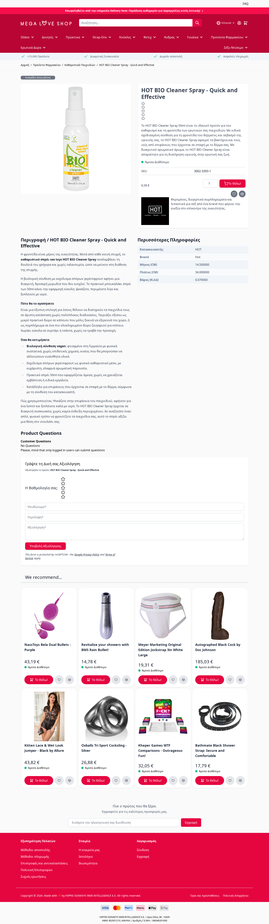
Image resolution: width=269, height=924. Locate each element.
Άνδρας (169, 37)
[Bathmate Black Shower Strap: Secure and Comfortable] (220, 716)
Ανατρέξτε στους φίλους (38, 77)
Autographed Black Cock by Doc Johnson (217, 647)
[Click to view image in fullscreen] (76, 139)
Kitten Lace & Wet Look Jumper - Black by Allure (44, 748)
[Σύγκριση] (242, 194)
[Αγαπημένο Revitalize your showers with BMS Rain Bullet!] (116, 679)
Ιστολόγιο (86, 857)
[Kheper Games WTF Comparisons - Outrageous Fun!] (163, 716)
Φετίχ (147, 37)
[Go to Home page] (46, 23)
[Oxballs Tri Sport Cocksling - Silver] (106, 716)
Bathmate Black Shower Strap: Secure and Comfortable (215, 750)
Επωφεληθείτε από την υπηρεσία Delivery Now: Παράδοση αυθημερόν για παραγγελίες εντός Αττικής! (133, 10)
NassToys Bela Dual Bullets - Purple (47, 647)
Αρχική (25, 65)
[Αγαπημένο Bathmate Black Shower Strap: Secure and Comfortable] (230, 780)
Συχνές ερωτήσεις (33, 877)
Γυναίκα (192, 37)
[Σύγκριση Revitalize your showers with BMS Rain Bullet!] (126, 679)
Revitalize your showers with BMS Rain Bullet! (105, 647)
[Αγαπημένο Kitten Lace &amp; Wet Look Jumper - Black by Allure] (59, 780)
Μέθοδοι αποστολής (35, 850)
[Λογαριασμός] (239, 23)
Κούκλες (125, 37)
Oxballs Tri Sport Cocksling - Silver (104, 748)
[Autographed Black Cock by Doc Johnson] (220, 616)
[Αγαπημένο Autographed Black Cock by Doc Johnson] (230, 679)
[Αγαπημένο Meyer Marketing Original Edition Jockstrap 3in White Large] (173, 679)
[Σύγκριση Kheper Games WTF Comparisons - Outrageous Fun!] (183, 780)
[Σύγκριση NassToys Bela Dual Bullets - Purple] (69, 679)
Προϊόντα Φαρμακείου (227, 37)
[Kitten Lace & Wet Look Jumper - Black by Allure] (49, 716)
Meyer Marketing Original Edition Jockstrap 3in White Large (160, 649)
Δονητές (47, 37)
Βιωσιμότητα (88, 863)
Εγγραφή (191, 822)
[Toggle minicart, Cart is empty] (245, 23)
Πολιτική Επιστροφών (37, 870)
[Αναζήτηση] (197, 23)
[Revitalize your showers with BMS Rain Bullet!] (106, 616)
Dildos (25, 37)
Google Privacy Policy (86, 554)
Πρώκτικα (73, 37)
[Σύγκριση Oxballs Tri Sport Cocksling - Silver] (126, 780)
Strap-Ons (100, 37)
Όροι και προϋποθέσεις (204, 895)
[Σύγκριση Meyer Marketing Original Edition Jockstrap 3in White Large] (183, 679)
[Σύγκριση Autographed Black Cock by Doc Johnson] (240, 679)
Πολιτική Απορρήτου (235, 895)
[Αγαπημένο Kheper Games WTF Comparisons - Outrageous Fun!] (173, 780)
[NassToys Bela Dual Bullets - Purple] (49, 616)
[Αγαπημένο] (234, 194)
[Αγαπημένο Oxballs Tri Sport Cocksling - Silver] (116, 780)
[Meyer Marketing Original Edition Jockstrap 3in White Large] (163, 616)
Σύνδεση (143, 850)
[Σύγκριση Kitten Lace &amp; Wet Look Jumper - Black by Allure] (69, 780)
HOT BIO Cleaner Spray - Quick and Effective (126, 65)
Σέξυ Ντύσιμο (233, 48)
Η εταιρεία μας (89, 850)
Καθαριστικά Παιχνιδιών (80, 65)
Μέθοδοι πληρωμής (35, 857)
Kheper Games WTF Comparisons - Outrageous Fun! (160, 750)
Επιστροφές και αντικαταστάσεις (44, 863)
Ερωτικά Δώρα (31, 48)
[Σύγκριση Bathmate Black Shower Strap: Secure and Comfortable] (240, 780)
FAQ (245, 4)
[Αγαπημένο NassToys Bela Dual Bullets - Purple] (59, 679)
